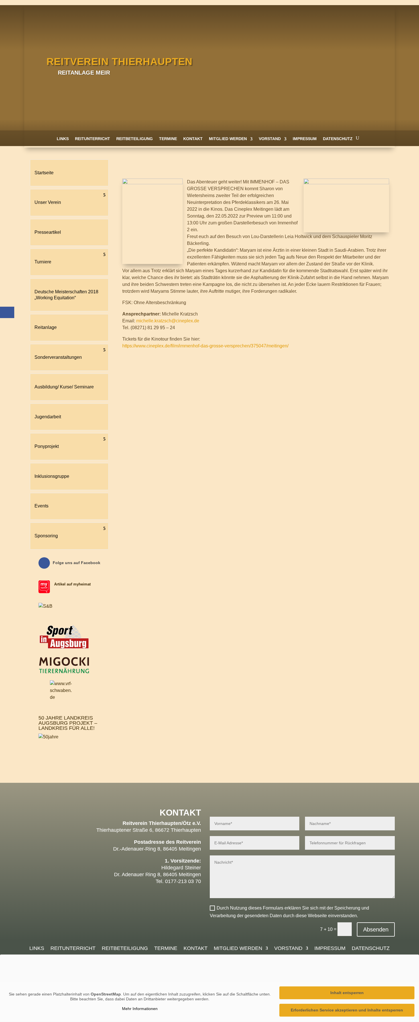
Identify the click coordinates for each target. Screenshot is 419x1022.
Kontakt (193, 138)
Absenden (376, 929)
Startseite (44, 172)
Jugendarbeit (47, 416)
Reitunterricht (92, 138)
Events (41, 505)
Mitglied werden (228, 138)
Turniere (42, 261)
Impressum (305, 138)
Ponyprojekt (46, 446)
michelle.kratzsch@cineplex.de (167, 320)
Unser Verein (47, 202)
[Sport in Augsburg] (64, 648)
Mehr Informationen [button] (140, 1008)
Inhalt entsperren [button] (347, 992)
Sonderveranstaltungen (58, 357)
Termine (168, 138)
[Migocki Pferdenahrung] (64, 672)
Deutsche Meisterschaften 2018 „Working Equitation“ (66, 294)
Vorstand (270, 138)
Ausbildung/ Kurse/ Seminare (64, 386)
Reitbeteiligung (134, 138)
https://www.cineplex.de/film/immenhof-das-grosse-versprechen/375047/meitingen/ (205, 345)
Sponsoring (46, 535)
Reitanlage (45, 327)
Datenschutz (338, 138)
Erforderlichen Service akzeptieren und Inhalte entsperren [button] (347, 1010)
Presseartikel (47, 232)
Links (63, 138)
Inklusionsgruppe (51, 476)
